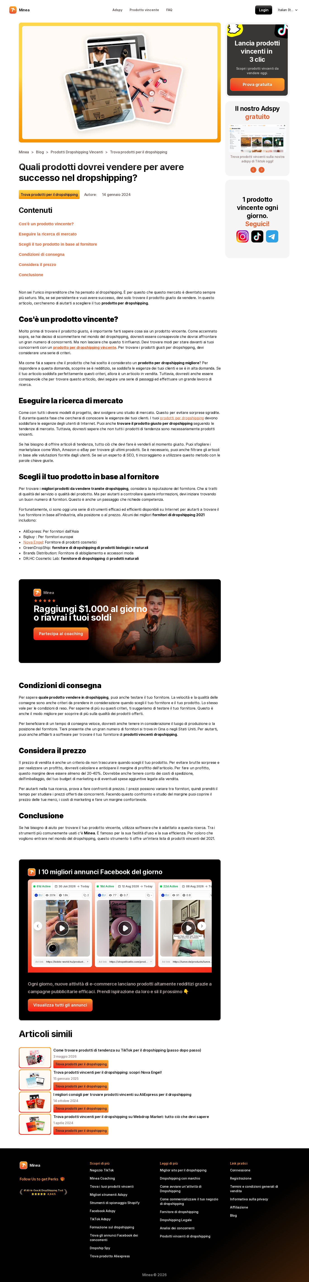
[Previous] (253, 170)
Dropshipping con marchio (180, 1178)
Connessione (240, 1170)
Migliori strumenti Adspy (108, 1195)
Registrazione (240, 1178)
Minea (24, 152)
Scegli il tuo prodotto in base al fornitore (58, 244)
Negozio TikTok (102, 1170)
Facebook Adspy (102, 1211)
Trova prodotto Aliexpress (110, 1256)
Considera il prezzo (37, 264)
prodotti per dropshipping (182, 418)
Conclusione (31, 275)
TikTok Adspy (100, 1219)
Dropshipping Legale (176, 1220)
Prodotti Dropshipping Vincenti (77, 152)
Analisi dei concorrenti (177, 1228)
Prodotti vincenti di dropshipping (185, 1236)
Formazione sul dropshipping (112, 1227)
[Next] (261, 170)
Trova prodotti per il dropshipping (138, 152)
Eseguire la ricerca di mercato (48, 234)
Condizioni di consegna (41, 254)
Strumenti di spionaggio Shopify (114, 1203)
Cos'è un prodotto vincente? (46, 224)
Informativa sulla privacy (249, 1199)
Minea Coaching (102, 1178)
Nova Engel (33, 542)
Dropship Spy (100, 1248)
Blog (40, 152)
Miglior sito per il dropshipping (183, 1170)
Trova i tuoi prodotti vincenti (112, 1186)
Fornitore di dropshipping (179, 1212)
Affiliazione (239, 1207)
